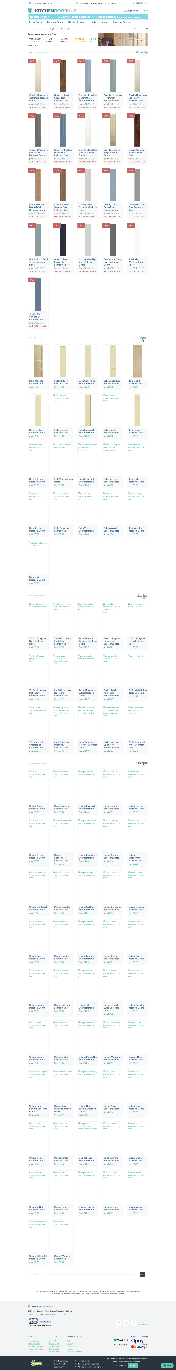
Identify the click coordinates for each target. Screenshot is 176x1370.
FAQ (68, 1341)
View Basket (132, 11)
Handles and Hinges (35, 1346)
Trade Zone (71, 1354)
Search (144, 22)
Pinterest (119, 1323)
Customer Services (122, 22)
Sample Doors (54, 1351)
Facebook (126, 1323)
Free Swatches (54, 1349)
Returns (70, 1349)
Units (93, 22)
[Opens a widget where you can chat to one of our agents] (167, 1366)
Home (30, 29)
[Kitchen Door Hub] (52, 10)
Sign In (145, 11)
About (104, 22)
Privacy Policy (72, 1346)
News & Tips (54, 1344)
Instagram (134, 1323)
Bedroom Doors (55, 22)
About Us (53, 1341)
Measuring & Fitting (35, 1349)
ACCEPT (133, 1365)
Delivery (70, 1344)
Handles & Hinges (76, 22)
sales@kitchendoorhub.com (55, 1314)
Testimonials (54, 1346)
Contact (31, 1351)
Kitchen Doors (35, 22)
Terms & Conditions (74, 1351)
